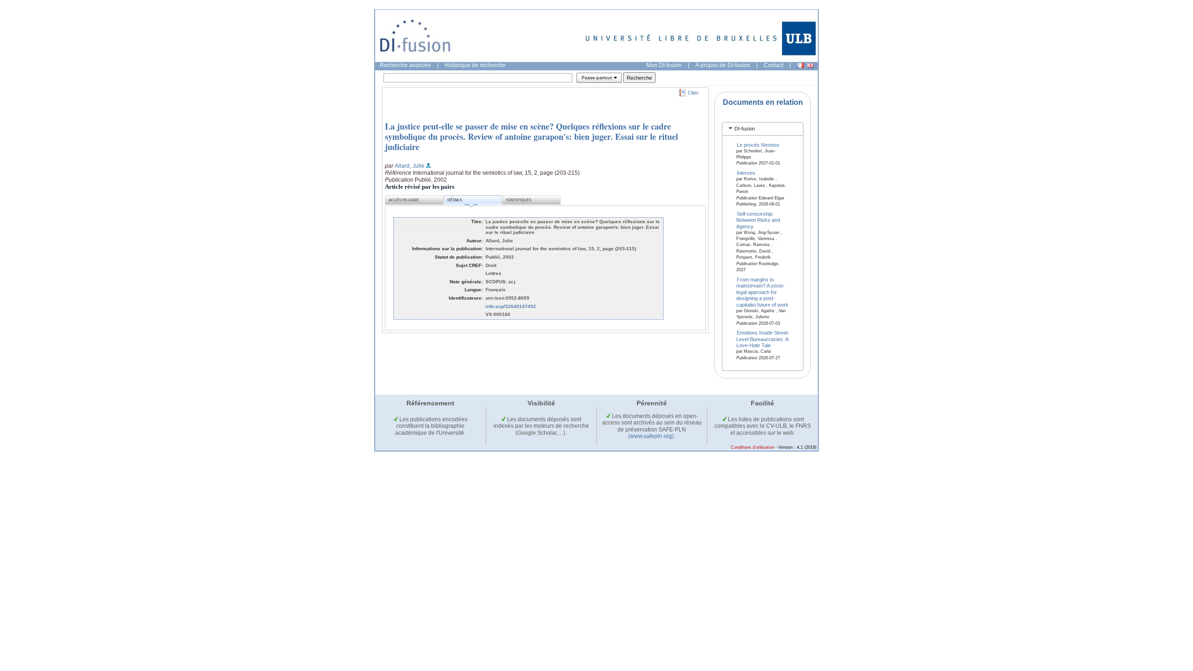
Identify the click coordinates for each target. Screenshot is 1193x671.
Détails (454, 200)
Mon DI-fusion (664, 65)
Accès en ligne (404, 200)
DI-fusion (744, 128)
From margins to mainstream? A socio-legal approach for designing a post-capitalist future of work (762, 292)
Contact (773, 65)
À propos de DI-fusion (722, 65)
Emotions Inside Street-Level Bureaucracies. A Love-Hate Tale (763, 339)
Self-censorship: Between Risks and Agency (758, 220)
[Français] (800, 65)
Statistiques (518, 200)
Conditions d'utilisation (752, 447)
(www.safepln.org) (651, 436)
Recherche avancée (405, 65)
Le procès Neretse (758, 144)
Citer (693, 93)
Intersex (746, 173)
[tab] (762, 129)
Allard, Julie (410, 166)
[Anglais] (810, 65)
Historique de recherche (475, 65)
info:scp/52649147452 (511, 306)
